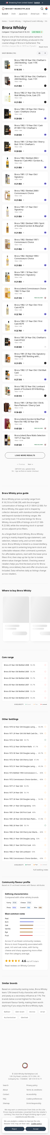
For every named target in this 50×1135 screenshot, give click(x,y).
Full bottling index (40, 870)
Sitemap (6, 1103)
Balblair (7, 1012)
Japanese (23, 13)
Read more (43, 47)
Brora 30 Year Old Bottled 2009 (16, 691)
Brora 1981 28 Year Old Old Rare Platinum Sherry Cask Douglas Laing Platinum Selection (20, 819)
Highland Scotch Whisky (33, 21)
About (5, 1090)
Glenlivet (24, 1017)
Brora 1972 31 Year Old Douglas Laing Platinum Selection (20, 766)
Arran (42, 1012)
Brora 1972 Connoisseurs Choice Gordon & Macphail (21, 779)
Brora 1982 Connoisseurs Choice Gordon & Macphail (21, 858)
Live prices (36, 32)
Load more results (25, 455)
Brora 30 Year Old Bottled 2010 (16, 698)
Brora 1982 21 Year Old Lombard (17, 852)
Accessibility (31, 1094)
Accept (35, 1129)
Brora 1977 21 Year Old (13, 786)
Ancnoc (32, 1012)
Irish (14, 13)
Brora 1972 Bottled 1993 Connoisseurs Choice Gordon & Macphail (21, 773)
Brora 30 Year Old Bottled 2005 (16, 671)
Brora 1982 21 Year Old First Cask (17, 845)
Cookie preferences (34, 1099)
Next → (30, 464)
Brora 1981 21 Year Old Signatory (17, 806)
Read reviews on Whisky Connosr (20, 965)
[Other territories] (46, 8)
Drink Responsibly (33, 1103)
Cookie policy (36, 1123)
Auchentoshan (10, 1017)
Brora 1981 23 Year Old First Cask (17, 812)
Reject (14, 1129)
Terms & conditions (34, 1090)
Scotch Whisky (15, 21)
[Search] (42, 9)
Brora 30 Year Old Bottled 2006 (16, 678)
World (45, 13)
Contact (6, 1094)
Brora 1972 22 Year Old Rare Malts (18, 746)
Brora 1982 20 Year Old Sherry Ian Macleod (21, 832)
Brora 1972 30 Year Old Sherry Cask (18, 760)
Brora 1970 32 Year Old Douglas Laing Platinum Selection (20, 727)
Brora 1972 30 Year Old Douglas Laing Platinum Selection (20, 753)
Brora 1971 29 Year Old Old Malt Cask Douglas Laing (21, 733)
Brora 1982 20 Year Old (13, 825)
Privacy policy (31, 1085)
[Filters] (39, 53)
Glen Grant (19, 1012)
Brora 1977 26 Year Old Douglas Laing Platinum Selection (20, 799)
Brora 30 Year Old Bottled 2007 (16, 685)
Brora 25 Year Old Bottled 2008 (16, 665)
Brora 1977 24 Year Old (13, 792)
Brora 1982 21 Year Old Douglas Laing (19, 838)
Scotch (5, 13)
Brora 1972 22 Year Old (13, 740)
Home (4, 21)
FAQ (4, 1099)
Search (5, 1085)
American (35, 13)
